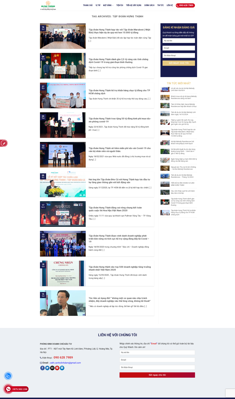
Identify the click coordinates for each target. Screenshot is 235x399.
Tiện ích (119, 5)
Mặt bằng (107, 5)
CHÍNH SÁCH (149, 5)
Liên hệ (170, 5)
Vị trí (98, 5)
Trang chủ (88, 5)
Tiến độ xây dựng (133, 5)
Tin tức (160, 5)
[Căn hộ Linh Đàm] (53, 5)
